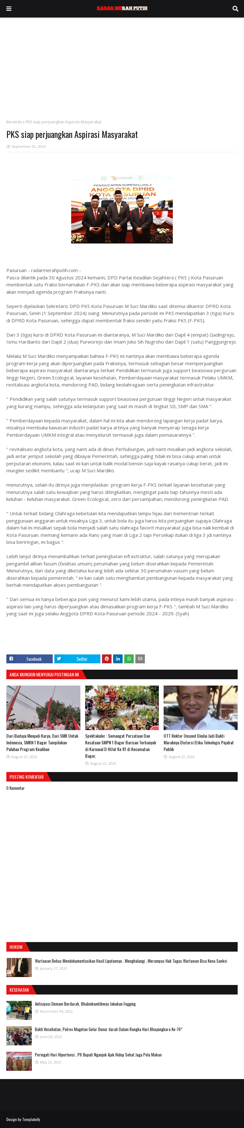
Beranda (14, 122)
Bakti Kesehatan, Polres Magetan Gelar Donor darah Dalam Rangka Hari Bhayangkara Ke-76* (108, 1029)
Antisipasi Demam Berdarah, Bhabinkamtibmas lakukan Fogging (85, 1004)
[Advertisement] (122, 65)
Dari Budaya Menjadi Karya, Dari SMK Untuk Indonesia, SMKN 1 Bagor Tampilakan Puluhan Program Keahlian (42, 742)
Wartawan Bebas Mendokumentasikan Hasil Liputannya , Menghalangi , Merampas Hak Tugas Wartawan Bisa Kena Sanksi (131, 961)
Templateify (31, 1119)
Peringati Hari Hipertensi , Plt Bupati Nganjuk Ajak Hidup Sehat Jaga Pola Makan (98, 1054)
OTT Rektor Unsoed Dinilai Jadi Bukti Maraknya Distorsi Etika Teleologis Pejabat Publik (199, 742)
